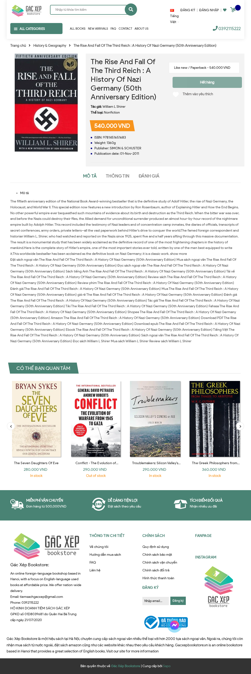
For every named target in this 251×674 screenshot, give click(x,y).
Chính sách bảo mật (157, 555)
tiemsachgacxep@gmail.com (41, 597)
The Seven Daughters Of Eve (36, 463)
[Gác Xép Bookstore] (26, 9)
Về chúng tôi (98, 547)
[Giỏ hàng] (233, 10)
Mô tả (24, 193)
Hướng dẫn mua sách (105, 555)
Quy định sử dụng (155, 547)
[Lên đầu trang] (237, 645)
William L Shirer (114, 107)
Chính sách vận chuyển (159, 562)
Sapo (167, 666)
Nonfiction (112, 112)
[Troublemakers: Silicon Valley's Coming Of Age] (155, 419)
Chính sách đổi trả (155, 570)
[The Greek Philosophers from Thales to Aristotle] (215, 419)
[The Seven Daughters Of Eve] (36, 419)
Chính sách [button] (153, 535)
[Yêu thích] (224, 10)
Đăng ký (178, 601)
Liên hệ (94, 570)
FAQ (92, 562)
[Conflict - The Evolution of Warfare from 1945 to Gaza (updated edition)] (96, 419)
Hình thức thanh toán (158, 578)
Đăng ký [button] (150, 587)
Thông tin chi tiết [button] (107, 535)
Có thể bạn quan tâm (43, 368)
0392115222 (229, 28)
